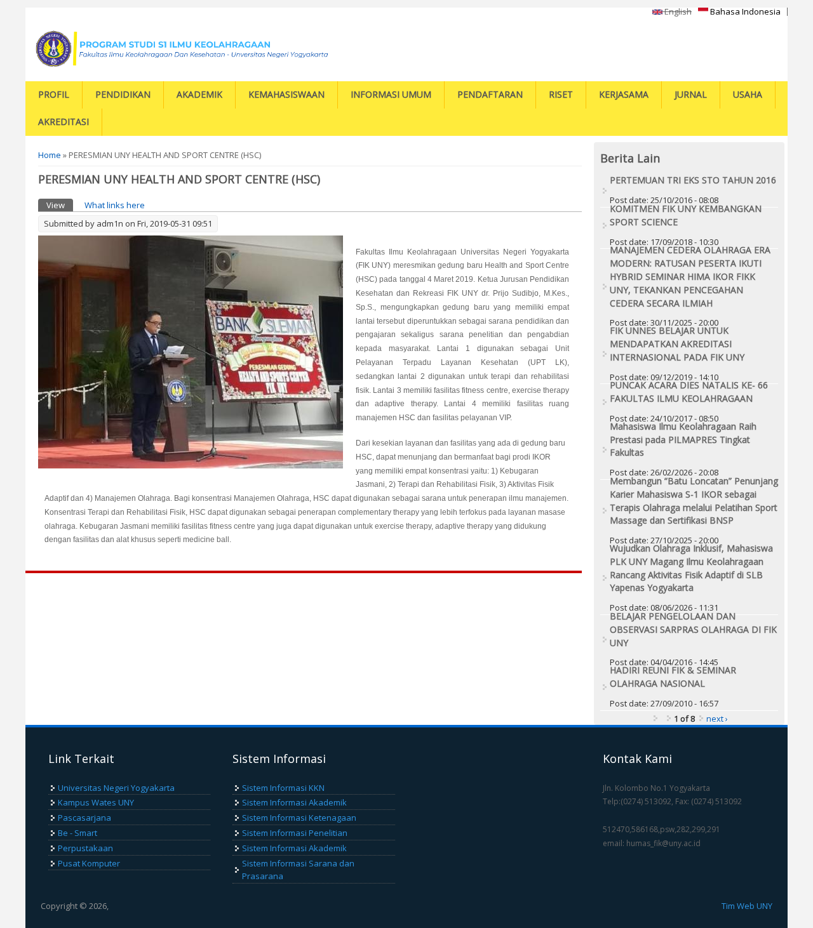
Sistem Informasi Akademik (294, 802)
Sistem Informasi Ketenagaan (299, 817)
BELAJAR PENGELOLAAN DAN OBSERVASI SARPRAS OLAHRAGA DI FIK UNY (693, 629)
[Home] (187, 49)
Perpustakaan (85, 848)
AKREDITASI (63, 122)
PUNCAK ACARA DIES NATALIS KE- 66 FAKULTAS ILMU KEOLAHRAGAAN (689, 391)
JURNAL (691, 94)
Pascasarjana (84, 817)
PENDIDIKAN (123, 94)
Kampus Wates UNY (96, 802)
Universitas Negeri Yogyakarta (116, 787)
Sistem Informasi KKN (283, 787)
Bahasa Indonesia (744, 11)
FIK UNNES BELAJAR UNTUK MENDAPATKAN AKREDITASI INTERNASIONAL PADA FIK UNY (677, 343)
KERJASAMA (623, 94)
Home (49, 155)
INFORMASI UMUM (391, 94)
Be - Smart (77, 833)
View (59, 205)
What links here (114, 205)
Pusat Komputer (89, 863)
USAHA (747, 94)
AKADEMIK (199, 94)
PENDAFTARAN (490, 94)
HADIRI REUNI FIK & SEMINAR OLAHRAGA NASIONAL (673, 676)
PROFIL (53, 94)
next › (717, 718)
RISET (561, 94)
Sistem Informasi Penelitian (294, 833)
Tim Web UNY (747, 905)
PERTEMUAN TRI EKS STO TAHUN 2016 (693, 180)
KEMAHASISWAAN (286, 94)
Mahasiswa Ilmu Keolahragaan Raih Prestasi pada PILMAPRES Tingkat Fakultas (683, 439)
